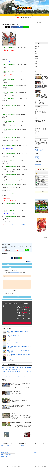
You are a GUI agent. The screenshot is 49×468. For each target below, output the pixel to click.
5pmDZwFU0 (5, 93)
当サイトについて (3, 466)
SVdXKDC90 (5, 205)
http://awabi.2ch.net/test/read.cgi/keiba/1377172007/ (15, 224)
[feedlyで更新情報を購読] (19, 258)
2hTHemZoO (5, 195)
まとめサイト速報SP (38, 154)
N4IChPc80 (5, 130)
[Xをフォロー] (15, 258)
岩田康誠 (9, 253)
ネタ (36, 71)
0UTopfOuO (5, 211)
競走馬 (36, 53)
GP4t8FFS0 (5, 116)
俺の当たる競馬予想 (38, 164)
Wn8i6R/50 (5, 100)
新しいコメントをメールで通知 (10, 290)
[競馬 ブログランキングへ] (7, 249)
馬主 (36, 66)
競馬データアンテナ (4, 447)
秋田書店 (37, 234)
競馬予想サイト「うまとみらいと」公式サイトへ (16, 323)
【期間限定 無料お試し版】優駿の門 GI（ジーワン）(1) (41, 233)
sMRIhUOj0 (5, 161)
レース (36, 68)
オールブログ (37, 156)
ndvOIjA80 (5, 138)
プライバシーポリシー (14, 272)
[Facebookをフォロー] (17, 258)
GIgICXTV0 (5, 72)
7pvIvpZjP (5, 122)
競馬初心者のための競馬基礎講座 (6, 445)
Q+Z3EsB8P (5, 147)
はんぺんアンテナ (38, 157)
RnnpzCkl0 (5, 49)
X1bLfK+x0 (5, 176)
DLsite (45, 237)
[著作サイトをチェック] (12, 258)
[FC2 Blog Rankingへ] (27, 249)
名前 (3, 274)
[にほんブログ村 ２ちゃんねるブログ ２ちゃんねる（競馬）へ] (17, 249)
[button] (47, 22)
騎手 (6, 253)
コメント (5, 279)
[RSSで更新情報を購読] (21, 258)
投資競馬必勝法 (3, 450)
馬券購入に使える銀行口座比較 (6, 454)
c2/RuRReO (5, 87)
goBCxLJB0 (5, 168)
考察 (36, 61)
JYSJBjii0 (4, 66)
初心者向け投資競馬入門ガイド (6, 461)
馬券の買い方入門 (4, 456)
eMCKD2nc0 (5, 218)
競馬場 (36, 58)
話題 (3, 253)
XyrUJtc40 (5, 185)
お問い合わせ (17, 466)
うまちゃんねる (37, 162)
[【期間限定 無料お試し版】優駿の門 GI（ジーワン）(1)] (41, 225)
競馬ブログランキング (38, 150)
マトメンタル (37, 158)
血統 (36, 63)
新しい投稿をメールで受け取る (10, 293)
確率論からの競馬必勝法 (5, 452)
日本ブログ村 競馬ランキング (39, 149)
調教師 (36, 56)
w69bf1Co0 (5, 59)
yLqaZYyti (5, 106)
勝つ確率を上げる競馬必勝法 (5, 458)
